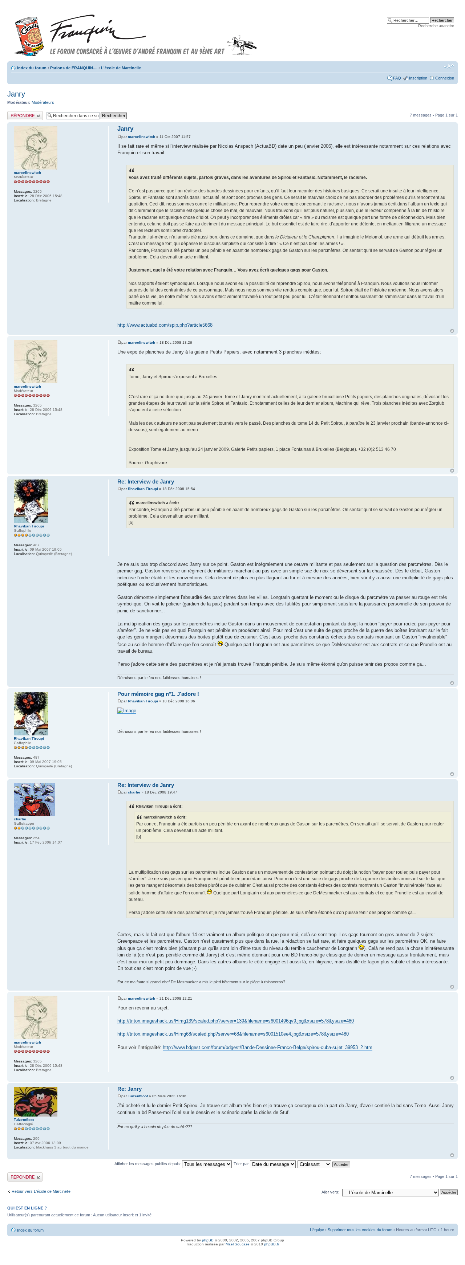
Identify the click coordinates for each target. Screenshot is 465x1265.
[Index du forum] (136, 32)
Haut (452, 331)
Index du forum (31, 68)
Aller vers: (330, 1192)
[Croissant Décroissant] (324, 1164)
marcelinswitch (141, 137)
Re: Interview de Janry (145, 481)
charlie (134, 792)
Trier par (242, 1164)
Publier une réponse (25, 113)
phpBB (208, 1240)
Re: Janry (129, 1089)
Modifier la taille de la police (449, 66)
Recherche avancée (436, 26)
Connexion (444, 78)
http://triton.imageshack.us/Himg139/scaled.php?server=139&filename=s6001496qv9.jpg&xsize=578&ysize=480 (235, 1021)
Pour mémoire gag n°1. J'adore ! (158, 694)
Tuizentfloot (138, 1096)
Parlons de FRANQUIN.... (73, 68)
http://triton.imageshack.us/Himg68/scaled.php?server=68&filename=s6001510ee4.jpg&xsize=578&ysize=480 (233, 1034)
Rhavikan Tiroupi (143, 489)
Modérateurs (43, 102)
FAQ (397, 78)
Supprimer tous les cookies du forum (360, 1230)
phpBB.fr (271, 1244)
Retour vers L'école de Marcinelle (41, 1191)
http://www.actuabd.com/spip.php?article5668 (165, 325)
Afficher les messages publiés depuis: (148, 1164)
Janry (16, 94)
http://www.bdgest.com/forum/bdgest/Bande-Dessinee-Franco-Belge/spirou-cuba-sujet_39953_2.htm (267, 1047)
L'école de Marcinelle (121, 68)
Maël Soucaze (238, 1244)
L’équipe (317, 1230)
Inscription (418, 78)
